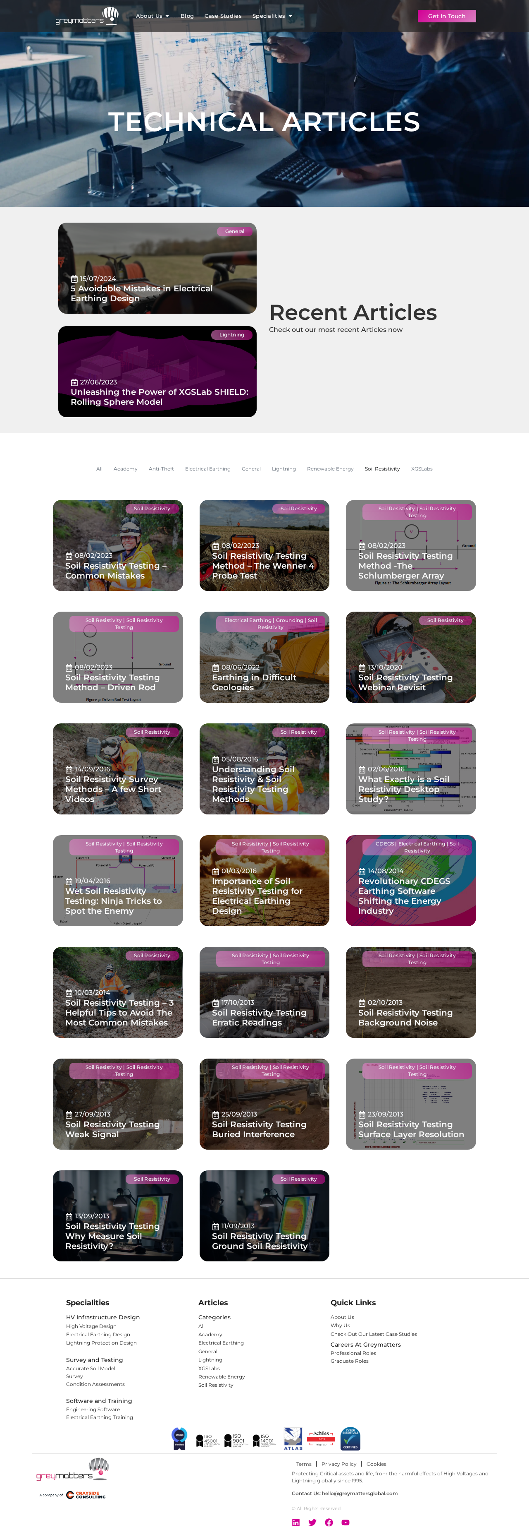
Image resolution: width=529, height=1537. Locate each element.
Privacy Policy (339, 1464)
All (99, 469)
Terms (304, 1464)
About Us (342, 1317)
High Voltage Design (91, 1326)
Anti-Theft (161, 469)
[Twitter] (312, 1522)
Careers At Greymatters (366, 1344)
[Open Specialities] (290, 16)
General (251, 469)
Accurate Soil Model (90, 1368)
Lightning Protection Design (101, 1343)
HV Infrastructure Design (103, 1317)
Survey (74, 1376)
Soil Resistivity (382, 469)
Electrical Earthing (208, 469)
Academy (126, 469)
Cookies (376, 1464)
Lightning (284, 469)
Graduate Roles (350, 1361)
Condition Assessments (95, 1384)
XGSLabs (422, 469)
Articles (213, 1302)
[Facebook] (329, 1522)
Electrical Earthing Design (98, 1334)
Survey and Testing (94, 1360)
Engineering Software (93, 1409)
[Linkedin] (296, 1522)
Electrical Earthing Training (99, 1417)
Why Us (340, 1325)
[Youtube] (345, 1522)
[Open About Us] (167, 16)
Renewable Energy (330, 469)
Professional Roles (353, 1353)
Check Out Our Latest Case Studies (374, 1334)
